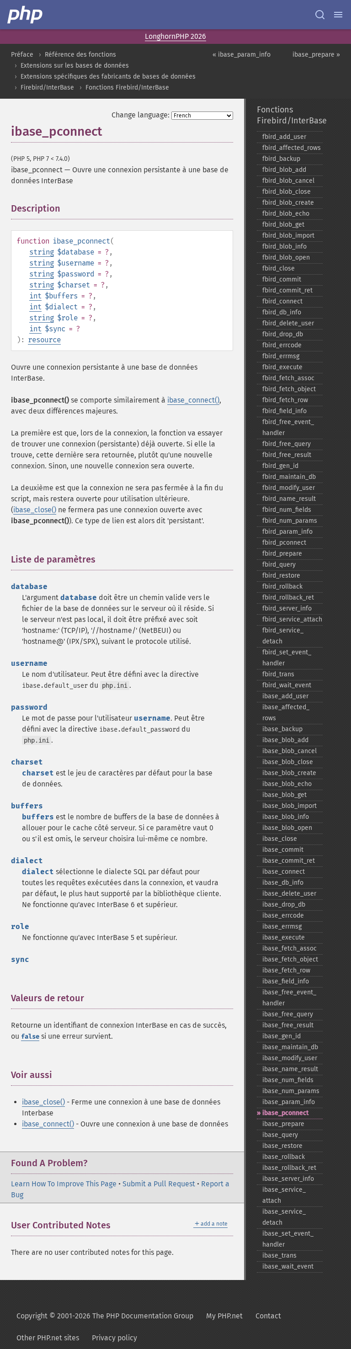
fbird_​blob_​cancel (288, 181)
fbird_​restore (281, 575)
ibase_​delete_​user (289, 894)
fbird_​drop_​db (282, 334)
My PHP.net (224, 1316)
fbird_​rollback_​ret (288, 597)
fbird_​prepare (282, 554)
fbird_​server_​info (287, 608)
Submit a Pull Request (158, 1183)
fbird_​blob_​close (286, 192)
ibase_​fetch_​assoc (289, 948)
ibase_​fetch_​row (286, 970)
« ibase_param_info (242, 54)
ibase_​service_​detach (284, 1217)
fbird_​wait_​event (286, 685)
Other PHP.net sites (47, 1337)
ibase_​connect (283, 872)
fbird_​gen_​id (280, 466)
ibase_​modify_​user (289, 1058)
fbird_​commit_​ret (287, 290)
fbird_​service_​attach (292, 619)
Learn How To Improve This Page (64, 1183)
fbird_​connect (282, 301)
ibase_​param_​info (288, 1102)
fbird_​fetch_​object (289, 389)
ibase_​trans (279, 1255)
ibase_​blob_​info (285, 817)
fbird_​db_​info (281, 312)
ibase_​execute (283, 937)
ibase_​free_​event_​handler (289, 997)
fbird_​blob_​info (284, 246)
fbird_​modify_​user (288, 488)
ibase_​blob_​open (287, 828)
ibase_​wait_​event (288, 1266)
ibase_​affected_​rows (285, 712)
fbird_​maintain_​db (289, 477)
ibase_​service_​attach (284, 1195)
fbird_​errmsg (280, 356)
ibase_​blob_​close (287, 762)
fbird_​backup (281, 159)
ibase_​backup (282, 729)
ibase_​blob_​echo (287, 784)
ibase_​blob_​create (289, 773)
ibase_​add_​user (285, 696)
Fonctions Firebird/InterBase (127, 87)
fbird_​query (279, 564)
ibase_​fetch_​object (290, 959)
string (41, 252)
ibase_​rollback (283, 1157)
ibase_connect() (193, 400)
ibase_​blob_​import (289, 806)
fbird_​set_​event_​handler (286, 657)
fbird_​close (278, 268)
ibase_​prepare (283, 1124)
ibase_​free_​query (287, 1014)
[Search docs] (320, 14)
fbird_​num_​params (289, 521)
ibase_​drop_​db (283, 904)
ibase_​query (280, 1135)
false (30, 1037)
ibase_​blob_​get (284, 795)
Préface (22, 54)
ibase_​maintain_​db (290, 1047)
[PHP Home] (25, 14)
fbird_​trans (278, 674)
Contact (268, 1316)
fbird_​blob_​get (283, 224)
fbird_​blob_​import (288, 235)
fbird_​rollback (282, 586)
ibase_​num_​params (290, 1091)
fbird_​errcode (282, 345)
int (35, 296)
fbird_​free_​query (286, 444)
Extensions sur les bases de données (75, 65)
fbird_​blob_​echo (285, 214)
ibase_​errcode (283, 915)
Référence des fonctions (80, 54)
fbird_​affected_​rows (291, 148)
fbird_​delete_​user (288, 323)
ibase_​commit (282, 850)
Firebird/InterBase (47, 87)
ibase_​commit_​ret (288, 861)
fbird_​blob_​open (286, 257)
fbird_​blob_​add (284, 170)
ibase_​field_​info (285, 981)
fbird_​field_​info (284, 411)
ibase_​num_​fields (288, 1080)
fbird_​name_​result (289, 499)
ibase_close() (34, 509)
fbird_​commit (281, 279)
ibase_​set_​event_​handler (288, 1239)
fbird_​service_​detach (282, 636)
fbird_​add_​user (284, 137)
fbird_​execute (282, 367)
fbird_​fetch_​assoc (288, 378)
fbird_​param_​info (287, 532)
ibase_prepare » (316, 54)
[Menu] (338, 14)
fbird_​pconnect (284, 543)
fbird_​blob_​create (288, 203)
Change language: (141, 115)
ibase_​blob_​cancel (289, 751)
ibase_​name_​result (290, 1069)
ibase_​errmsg (282, 926)
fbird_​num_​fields (286, 510)
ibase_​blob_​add (285, 740)
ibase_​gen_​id (281, 1036)
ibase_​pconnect (285, 1113)
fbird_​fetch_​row (285, 400)
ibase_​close (279, 839)
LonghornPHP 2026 (175, 36)
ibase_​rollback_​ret (289, 1168)
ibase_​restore (282, 1146)
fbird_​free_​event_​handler (288, 427)
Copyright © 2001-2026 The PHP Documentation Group (104, 1316)
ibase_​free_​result (288, 1025)
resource (44, 339)
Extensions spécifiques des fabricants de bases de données (108, 76)
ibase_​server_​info (288, 1179)
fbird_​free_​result (286, 455)
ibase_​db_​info (282, 883)
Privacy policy (114, 1337)
